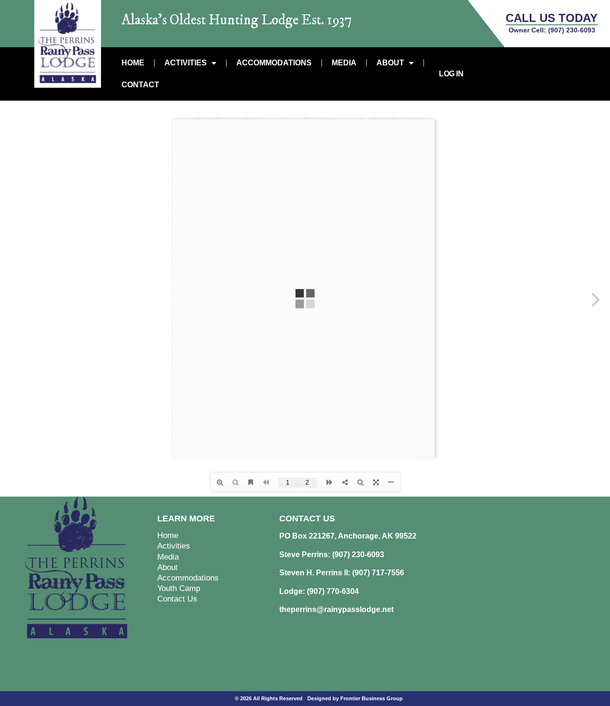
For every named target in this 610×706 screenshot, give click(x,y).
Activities (185, 63)
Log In (451, 74)
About (390, 63)
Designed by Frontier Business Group (355, 698)
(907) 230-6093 (571, 30)
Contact (140, 85)
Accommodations (274, 63)
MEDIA (344, 63)
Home (133, 63)
